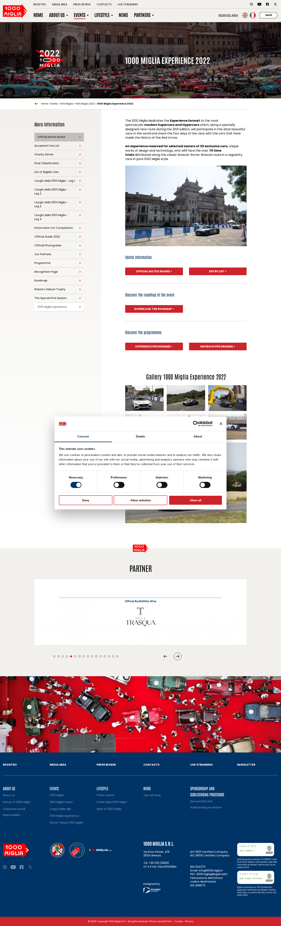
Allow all (195, 500)
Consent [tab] (83, 436)
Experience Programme (154, 346)
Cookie (179, 921)
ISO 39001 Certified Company (209, 855)
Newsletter (246, 765)
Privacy (189, 921)
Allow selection (140, 500)
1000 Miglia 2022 (85, 103)
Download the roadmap (154, 309)
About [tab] (198, 436)
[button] (54, 656)
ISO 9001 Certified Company (209, 852)
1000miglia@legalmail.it (212, 874)
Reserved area (228, 15)
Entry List (218, 271)
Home (44, 103)
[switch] (119, 485)
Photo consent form (160, 921)
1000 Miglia (66, 103)
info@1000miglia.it (211, 870)
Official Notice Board (154, 271)
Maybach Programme (217, 346)
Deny (85, 500)
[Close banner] (221, 423)
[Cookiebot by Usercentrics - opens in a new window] (196, 424)
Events (54, 103)
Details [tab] (140, 436)
